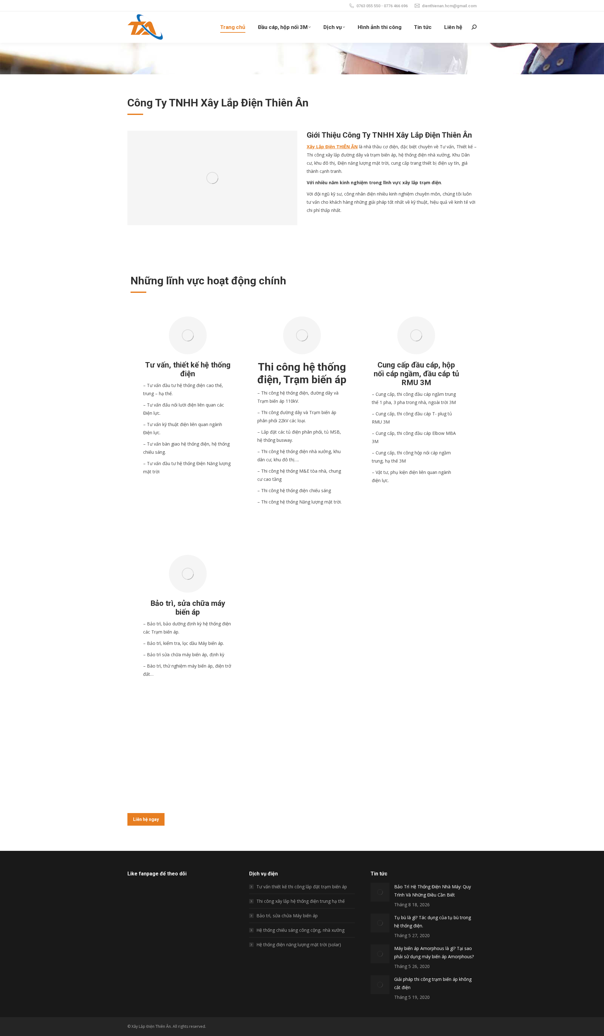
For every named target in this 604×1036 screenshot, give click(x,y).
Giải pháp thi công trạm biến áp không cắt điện (433, 983)
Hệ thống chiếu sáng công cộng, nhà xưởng (300, 930)
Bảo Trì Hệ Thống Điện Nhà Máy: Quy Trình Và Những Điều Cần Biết (432, 891)
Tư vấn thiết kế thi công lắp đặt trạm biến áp (301, 887)
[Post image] (380, 892)
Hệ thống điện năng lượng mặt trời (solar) (298, 945)
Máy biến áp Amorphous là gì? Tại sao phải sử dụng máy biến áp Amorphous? (434, 952)
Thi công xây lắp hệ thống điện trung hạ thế (300, 901)
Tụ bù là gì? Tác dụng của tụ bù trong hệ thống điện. (432, 921)
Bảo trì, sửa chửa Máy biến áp (287, 916)
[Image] (188, 335)
